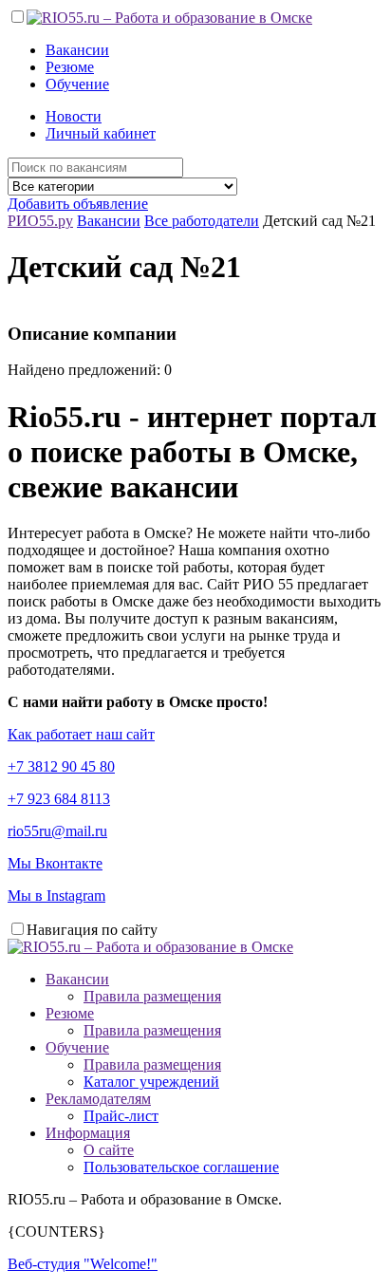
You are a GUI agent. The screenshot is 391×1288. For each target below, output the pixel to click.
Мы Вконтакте (55, 863)
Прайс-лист (121, 1116)
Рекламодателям (98, 1099)
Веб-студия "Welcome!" (83, 1264)
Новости (74, 116)
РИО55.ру (40, 221)
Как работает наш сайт (81, 734)
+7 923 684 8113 (59, 799)
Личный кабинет (101, 133)
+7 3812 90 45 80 (61, 766)
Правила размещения (152, 996)
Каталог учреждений (151, 1081)
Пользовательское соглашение (181, 1167)
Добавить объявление (78, 204)
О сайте (109, 1150)
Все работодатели (201, 221)
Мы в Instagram (56, 895)
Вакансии (77, 50)
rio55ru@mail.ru (57, 831)
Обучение (77, 84)
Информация (88, 1133)
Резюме (70, 67)
